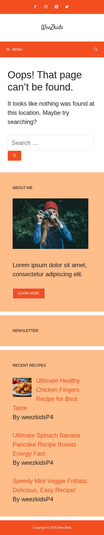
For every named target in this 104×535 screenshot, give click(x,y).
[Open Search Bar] (96, 49)
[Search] (14, 156)
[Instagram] (45, 7)
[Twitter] (67, 7)
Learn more (29, 293)
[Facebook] (35, 7)
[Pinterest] (56, 7)
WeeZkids (52, 27)
